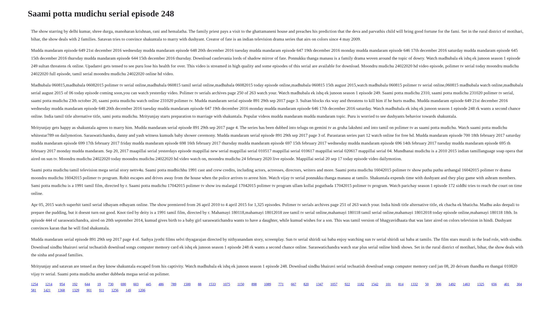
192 (74, 284)
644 (87, 284)
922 (347, 284)
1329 (75, 290)
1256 (114, 290)
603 (136, 284)
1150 (240, 284)
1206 (141, 290)
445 (148, 284)
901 (89, 290)
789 (173, 284)
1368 (61, 290)
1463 (466, 284)
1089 (267, 284)
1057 (333, 284)
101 (388, 284)
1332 (414, 284)
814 (400, 284)
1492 (452, 284)
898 (254, 284)
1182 (360, 284)
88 (199, 284)
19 (99, 284)
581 (33, 290)
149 (128, 290)
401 (506, 284)
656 (494, 284)
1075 (226, 284)
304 (519, 284)
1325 (480, 284)
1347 (319, 284)
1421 (47, 290)
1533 (212, 284)
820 (306, 284)
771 (281, 284)
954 (62, 284)
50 (427, 284)
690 (123, 284)
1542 (374, 284)
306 (438, 284)
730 (110, 284)
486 (161, 284)
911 (101, 290)
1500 (187, 284)
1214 (48, 284)
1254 (34, 284)
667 (293, 284)
